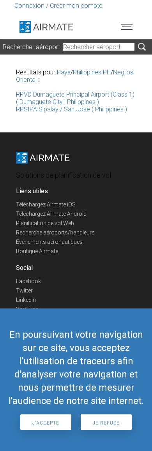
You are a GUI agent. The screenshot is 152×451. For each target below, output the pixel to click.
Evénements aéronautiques (49, 242)
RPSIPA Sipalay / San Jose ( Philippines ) (71, 109)
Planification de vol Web (45, 223)
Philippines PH (92, 72)
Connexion (29, 5)
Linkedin (26, 300)
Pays (64, 72)
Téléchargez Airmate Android (51, 214)
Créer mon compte (76, 5)
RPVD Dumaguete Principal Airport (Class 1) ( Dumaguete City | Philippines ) (75, 98)
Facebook (28, 281)
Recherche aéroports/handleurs (55, 232)
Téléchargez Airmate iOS (46, 204)
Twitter (24, 290)
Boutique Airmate (37, 251)
